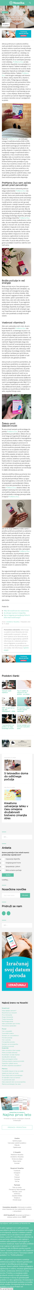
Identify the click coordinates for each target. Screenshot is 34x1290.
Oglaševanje (17, 1147)
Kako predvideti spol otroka (11, 1023)
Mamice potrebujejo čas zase (11, 1084)
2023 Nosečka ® (9, 1215)
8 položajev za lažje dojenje (11, 1055)
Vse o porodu (6, 1040)
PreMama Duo (18, 62)
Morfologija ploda (7, 1021)
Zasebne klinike (17, 1196)
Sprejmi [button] (10, 1289)
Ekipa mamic (17, 1161)
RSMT (24, 1217)
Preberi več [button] (19, 1287)
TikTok (17, 1181)
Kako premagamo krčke (9, 1059)
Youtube (17, 1179)
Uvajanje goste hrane (13, 863)
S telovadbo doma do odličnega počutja (16, 769)
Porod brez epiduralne (9, 1026)
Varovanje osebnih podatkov (17, 1143)
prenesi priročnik (17, 1127)
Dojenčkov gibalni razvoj (9, 1063)
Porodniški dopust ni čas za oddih (12, 1071)
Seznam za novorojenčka (10, 1044)
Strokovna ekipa (17, 1159)
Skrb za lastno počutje (13, 870)
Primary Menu (2, 2)
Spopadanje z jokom (13, 866)
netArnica (17, 1193)
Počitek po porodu (8, 1046)
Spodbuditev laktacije (9, 1057)
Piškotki (17, 1145)
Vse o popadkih (7, 1031)
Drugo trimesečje (7, 1017)
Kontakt (17, 1163)
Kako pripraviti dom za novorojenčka (14, 1082)
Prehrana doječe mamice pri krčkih (13, 1061)
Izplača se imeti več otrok (10, 1073)
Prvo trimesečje (7, 1015)
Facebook (17, 1170)
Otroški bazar (17, 1200)
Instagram (17, 1173)
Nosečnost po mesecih (9, 1013)
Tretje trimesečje (7, 1019)
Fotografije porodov (8, 1042)
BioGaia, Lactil (17, 1191)
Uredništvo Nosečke (12, 622)
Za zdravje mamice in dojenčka (15, 613)
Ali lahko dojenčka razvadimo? (11, 1065)
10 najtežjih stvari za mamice (11, 1077)
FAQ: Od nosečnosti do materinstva (16, 611)
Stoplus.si (17, 1198)
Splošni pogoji (17, 1141)
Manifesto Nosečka (17, 1154)
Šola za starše (17, 1187)
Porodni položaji (7, 1037)
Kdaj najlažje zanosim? (9, 1010)
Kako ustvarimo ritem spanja (11, 1050)
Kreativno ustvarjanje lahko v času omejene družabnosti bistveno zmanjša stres (16, 803)
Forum (17, 1175)
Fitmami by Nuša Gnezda (17, 1189)
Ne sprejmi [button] (4, 1289)
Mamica (5, 12)
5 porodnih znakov (8, 1033)
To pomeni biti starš (8, 1080)
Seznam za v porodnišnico (10, 1035)
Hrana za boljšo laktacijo (9, 1052)
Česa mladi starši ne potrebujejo (12, 1075)
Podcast (17, 1177)
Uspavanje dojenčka (13, 859)
